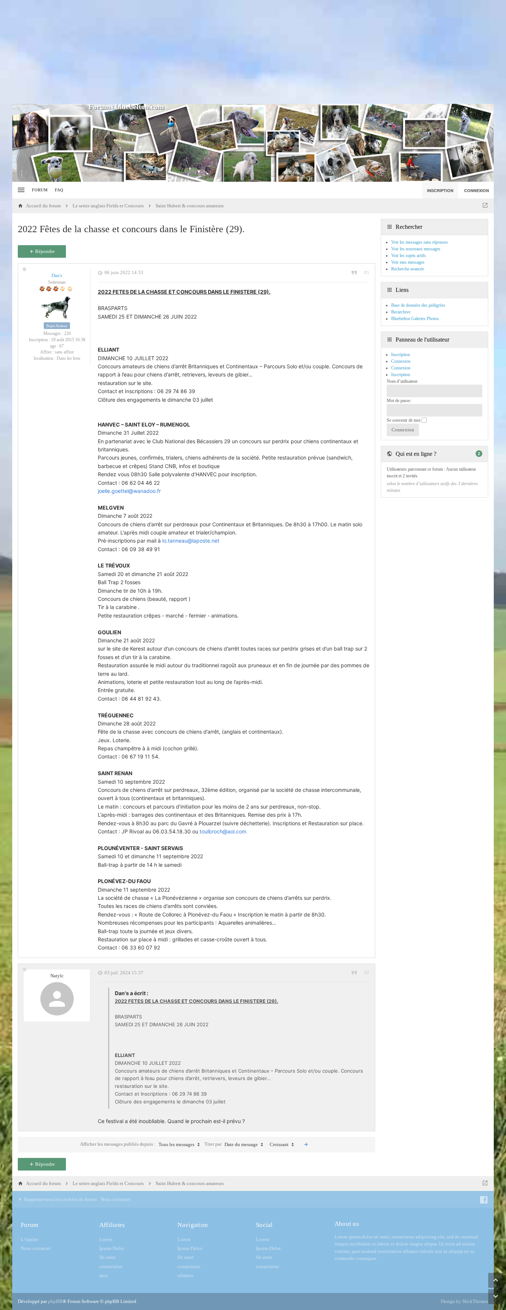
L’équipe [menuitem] (30, 1239)
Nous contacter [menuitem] (116, 1199)
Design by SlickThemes (464, 1301)
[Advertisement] (253, 52)
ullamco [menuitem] (185, 1275)
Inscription (400, 374)
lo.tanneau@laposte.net (190, 540)
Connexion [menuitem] (476, 190)
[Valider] (306, 1144)
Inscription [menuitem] (440, 190)
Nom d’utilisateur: (403, 381)
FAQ (59, 190)
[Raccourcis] (20, 190)
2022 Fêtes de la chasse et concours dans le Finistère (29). (131, 229)
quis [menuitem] (103, 1275)
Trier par (231, 1144)
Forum (39, 190)
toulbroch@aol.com (223, 831)
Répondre (44, 251)
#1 (366, 272)
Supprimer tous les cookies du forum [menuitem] (60, 1199)
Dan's (56, 275)
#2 (366, 972)
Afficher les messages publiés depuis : (137, 1144)
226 (67, 333)
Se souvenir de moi (404, 420)
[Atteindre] (485, 205)
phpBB (55, 1301)
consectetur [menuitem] (110, 1266)
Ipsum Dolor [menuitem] (111, 1248)
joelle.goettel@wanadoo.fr (129, 491)
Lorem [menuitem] (105, 1239)
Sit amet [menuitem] (107, 1257)
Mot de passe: (399, 400)
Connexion (400, 368)
